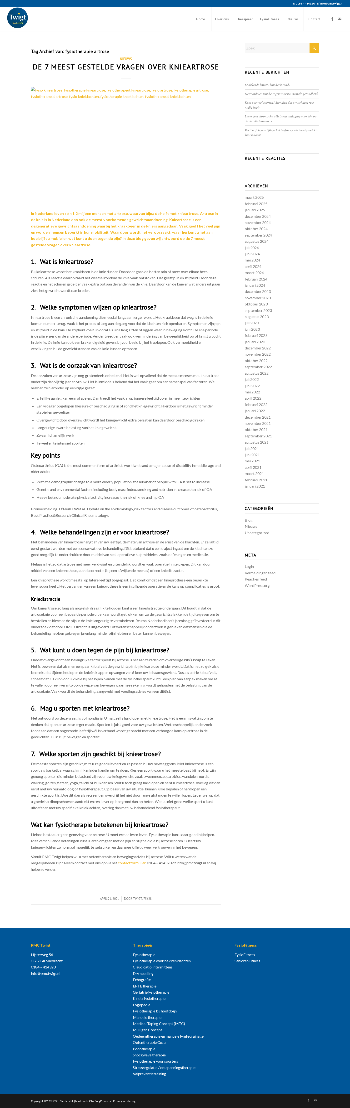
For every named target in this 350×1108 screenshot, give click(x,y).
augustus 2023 (257, 316)
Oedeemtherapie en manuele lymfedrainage (168, 1036)
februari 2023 (256, 335)
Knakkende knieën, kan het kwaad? (267, 84)
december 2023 (258, 291)
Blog (249, 520)
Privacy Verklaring (124, 1101)
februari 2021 (256, 480)
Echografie (142, 979)
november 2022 (258, 354)
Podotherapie (144, 1048)
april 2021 (253, 467)
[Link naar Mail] (339, 18)
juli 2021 (252, 448)
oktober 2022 (256, 360)
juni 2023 (252, 329)
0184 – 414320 (43, 967)
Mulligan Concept (147, 1029)
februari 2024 (256, 279)
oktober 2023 (256, 304)
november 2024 (258, 222)
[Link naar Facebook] (332, 18)
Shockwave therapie (149, 1055)
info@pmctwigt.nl (45, 973)
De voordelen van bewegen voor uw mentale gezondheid (281, 93)
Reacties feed (256, 579)
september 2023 (258, 310)
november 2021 (258, 423)
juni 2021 (252, 454)
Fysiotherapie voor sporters (155, 1061)
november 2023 (258, 297)
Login (249, 566)
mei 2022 (252, 392)
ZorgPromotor (103, 1101)
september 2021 (258, 436)
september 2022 (258, 366)
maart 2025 (254, 197)
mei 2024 (252, 260)
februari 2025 (256, 203)
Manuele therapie (147, 1017)
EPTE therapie (144, 986)
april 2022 (253, 398)
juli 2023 (252, 322)
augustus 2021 (257, 442)
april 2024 (253, 266)
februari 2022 (256, 404)
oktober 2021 (256, 429)
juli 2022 (252, 379)
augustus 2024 (257, 241)
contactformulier (131, 863)
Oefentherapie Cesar (150, 1042)
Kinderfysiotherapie (149, 998)
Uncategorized (257, 532)
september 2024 (258, 235)
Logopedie (141, 1004)
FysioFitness (245, 954)
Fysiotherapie (144, 954)
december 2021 (258, 417)
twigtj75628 (142, 899)
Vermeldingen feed (260, 573)
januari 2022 (255, 410)
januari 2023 (255, 341)
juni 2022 (252, 385)
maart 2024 (254, 272)
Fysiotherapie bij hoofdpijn (155, 1011)
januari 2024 (255, 285)
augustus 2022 (257, 373)
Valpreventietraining (149, 1073)
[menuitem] (200, 19)
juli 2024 (252, 247)
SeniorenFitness (247, 960)
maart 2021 (254, 473)
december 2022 (258, 348)
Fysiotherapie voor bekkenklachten (162, 960)
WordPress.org (257, 585)
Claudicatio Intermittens (153, 967)
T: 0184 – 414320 (303, 3)
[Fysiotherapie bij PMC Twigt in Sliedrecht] (17, 19)
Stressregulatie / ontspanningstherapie (164, 1067)
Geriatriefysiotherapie (151, 992)
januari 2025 (255, 210)
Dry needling (143, 973)
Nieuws (126, 59)
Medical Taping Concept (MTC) (159, 1023)
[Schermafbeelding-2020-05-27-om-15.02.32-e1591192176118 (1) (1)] (126, 146)
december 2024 (258, 216)
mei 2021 (252, 461)
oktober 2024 (256, 228)
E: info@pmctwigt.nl (330, 3)
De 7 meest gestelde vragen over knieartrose (126, 66)
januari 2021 (255, 486)
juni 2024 (252, 254)
